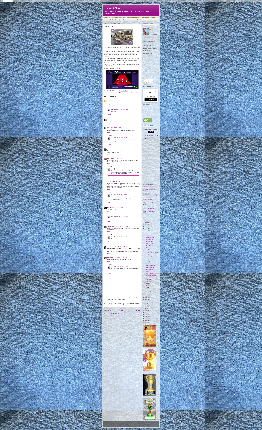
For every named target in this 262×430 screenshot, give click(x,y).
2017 (146, 303)
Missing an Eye (149, 256)
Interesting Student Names (111, 19)
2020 (146, 297)
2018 (146, 301)
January (148, 294)
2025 (146, 222)
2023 (146, 226)
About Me (107, 17)
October (148, 236)
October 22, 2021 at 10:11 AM (116, 127)
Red (108, 207)
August (147, 281)
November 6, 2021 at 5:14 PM (120, 257)
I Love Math (148, 247)
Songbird (109, 100)
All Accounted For (149, 239)
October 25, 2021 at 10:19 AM (121, 236)
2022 (146, 228)
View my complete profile (148, 37)
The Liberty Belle (111, 226)
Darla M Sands (110, 257)
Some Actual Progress (150, 265)
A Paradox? (148, 263)
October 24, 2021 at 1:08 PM (121, 194)
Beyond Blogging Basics (133, 17)
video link (136, 92)
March (147, 291)
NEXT (156, 135)
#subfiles (109, 92)
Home (122, 310)
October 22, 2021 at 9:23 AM (121, 109)
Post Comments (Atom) (115, 313)
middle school (115, 92)
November (148, 234)
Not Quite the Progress (151, 275)
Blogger (133, 424)
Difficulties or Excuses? (148, 186)
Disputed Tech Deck (150, 267)
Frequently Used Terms (118, 17)
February (148, 292)
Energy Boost (149, 249)
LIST (153, 135)
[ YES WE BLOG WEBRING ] (150, 133)
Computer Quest (149, 241)
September (148, 279)
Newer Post (107, 310)
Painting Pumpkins (150, 237)
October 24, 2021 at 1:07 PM (121, 168)
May (147, 287)
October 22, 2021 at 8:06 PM (122, 148)
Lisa (108, 127)
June (147, 285)
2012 (146, 312)
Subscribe (151, 99)
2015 (146, 306)
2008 (146, 320)
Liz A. (112, 109)
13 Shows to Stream (147, 199)
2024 (146, 224)
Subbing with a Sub (150, 259)
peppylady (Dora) (111, 148)
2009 (146, 318)
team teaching (130, 92)
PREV (145, 135)
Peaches (147, 277)
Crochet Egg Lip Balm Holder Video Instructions (152, 252)
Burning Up (148, 258)
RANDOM (149, 135)
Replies (110, 106)
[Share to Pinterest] (127, 91)
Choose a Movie (149, 269)
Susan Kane (110, 119)
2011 (146, 314)
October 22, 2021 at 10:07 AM (119, 119)
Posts (146, 80)
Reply (108, 103)
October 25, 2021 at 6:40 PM (120, 246)
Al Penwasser (110, 246)
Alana (108, 181)
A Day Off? (148, 261)
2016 (146, 304)
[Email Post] (119, 90)
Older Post (137, 310)
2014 (146, 308)
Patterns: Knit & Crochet (148, 17)
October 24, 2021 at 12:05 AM (116, 207)
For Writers (148, 254)
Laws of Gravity (114, 8)
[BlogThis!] (123, 91)
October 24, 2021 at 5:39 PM (122, 226)
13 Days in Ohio (146, 193)
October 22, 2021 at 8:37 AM (118, 100)
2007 (146, 322)
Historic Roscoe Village (148, 202)
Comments (147, 82)
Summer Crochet (147, 215)
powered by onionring (150, 138)
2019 (146, 299)
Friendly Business (149, 273)
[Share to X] (124, 91)
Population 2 (148, 271)
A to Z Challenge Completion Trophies (131, 19)
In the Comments (149, 243)
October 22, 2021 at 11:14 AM (121, 137)
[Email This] (121, 91)
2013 (146, 310)
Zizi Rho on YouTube (147, 50)
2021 (146, 230)
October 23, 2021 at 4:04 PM (116, 158)
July (147, 283)
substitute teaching (122, 92)
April (147, 289)
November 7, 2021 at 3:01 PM (121, 266)
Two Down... (148, 245)
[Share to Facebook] (125, 91)
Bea (108, 158)
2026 (146, 220)
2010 (146, 316)
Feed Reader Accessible (148, 208)
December (148, 232)
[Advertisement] (150, 161)
